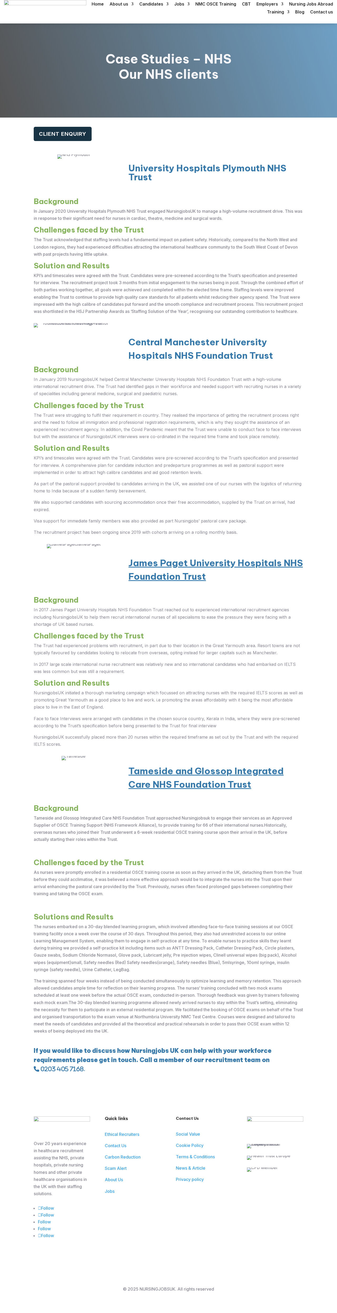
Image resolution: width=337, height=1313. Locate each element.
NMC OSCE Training (215, 4)
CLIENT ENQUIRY (62, 134)
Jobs (179, 4)
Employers (267, 4)
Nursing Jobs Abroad (311, 4)
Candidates (151, 4)
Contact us (321, 12)
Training (275, 12)
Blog (299, 12)
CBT (246, 4)
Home (98, 4)
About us (119, 4)
